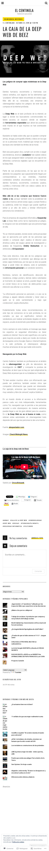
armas (6, 520)
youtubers (28, 526)
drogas (16, 523)
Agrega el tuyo (37, 538)
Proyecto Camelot (17, 661)
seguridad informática (13, 526)
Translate (18, 672)
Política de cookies (18, 842)
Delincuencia (9, 19)
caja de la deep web (19, 520)
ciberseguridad (36, 520)
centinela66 (10, 23)
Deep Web (7, 523)
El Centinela (24, 10)
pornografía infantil (30, 523)
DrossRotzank (18, 483)
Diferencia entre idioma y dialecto (22, 777)
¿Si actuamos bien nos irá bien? (22, 704)
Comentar (38, 571)
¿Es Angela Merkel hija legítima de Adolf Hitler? (27, 629)
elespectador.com (16, 427)
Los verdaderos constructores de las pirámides (27, 745)
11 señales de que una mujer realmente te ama (27, 716)
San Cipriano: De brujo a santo (21, 764)
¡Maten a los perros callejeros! (21, 610)
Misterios (19, 19)
